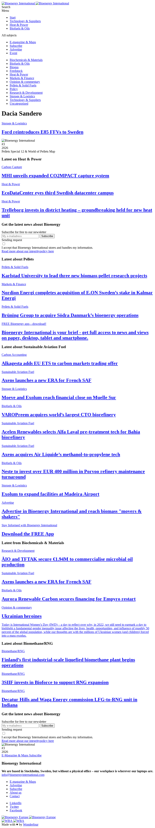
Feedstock (16, 71)
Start (13, 17)
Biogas (14, 67)
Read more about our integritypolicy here (28, 251)
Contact (15, 796)
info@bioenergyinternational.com (23, 774)
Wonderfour (30, 824)
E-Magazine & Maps (15, 755)
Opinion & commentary (25, 81)
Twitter (14, 806)
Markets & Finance (22, 78)
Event (13, 53)
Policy (14, 89)
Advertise (16, 49)
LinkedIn (15, 803)
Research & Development (26, 92)
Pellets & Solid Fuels (23, 85)
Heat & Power (19, 24)
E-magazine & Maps (23, 42)
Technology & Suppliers (25, 21)
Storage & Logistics (22, 96)
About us (15, 792)
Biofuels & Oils (20, 28)
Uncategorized (19, 103)
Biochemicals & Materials (26, 60)
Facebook (16, 810)
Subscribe (16, 45)
